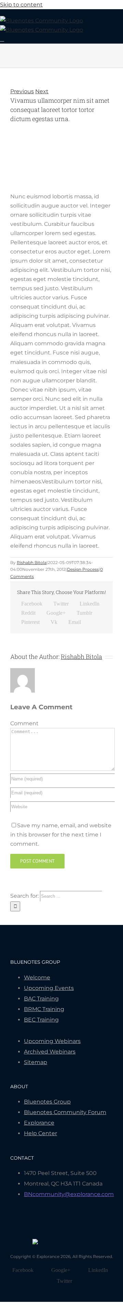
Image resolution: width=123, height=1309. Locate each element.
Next (42, 91)
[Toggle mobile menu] (2, 39)
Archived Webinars (50, 1051)
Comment (24, 723)
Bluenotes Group (47, 1101)
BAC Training (41, 998)
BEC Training (41, 1019)
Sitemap (35, 1062)
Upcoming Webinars (52, 1041)
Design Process (83, 569)
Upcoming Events (49, 988)
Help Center (40, 1133)
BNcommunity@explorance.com (69, 1194)
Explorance (39, 1123)
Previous (22, 91)
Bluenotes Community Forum (65, 1112)
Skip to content (21, 4)
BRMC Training (44, 1009)
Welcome (37, 977)
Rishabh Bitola (31, 562)
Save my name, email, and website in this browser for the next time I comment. (60, 834)
